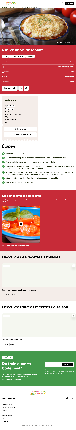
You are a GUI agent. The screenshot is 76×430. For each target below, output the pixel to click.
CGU (3, 418)
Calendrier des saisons (8, 407)
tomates (9, 105)
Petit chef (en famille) (16, 56)
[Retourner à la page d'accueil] (11, 3)
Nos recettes (12, 7)
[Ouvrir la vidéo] (21, 224)
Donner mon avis (10, 88)
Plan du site (5, 421)
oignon (9, 109)
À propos (4, 410)
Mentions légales (7, 416)
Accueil (4, 7)
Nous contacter (6, 413)
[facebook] (70, 398)
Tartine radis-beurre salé (12, 340)
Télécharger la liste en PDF (21, 134)
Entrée (21, 7)
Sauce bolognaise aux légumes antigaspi (19, 290)
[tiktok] (73, 398)
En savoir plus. (59, 373)
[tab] (26, 88)
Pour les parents (7, 404)
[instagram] (67, 398)
